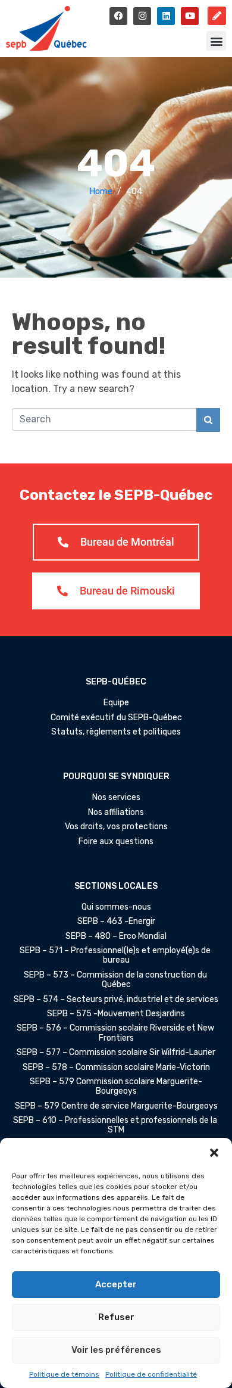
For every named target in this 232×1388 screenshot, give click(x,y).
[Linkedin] (166, 16)
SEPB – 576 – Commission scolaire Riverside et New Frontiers (116, 1032)
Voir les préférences (116, 1350)
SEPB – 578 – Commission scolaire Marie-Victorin (116, 1067)
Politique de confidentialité (151, 1374)
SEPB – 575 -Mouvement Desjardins (116, 1014)
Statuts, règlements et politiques (116, 732)
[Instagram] (142, 16)
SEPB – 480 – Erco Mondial (116, 936)
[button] (214, 1153)
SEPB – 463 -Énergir (116, 921)
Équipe (116, 703)
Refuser (116, 1317)
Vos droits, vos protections (116, 827)
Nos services (116, 797)
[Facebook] (118, 16)
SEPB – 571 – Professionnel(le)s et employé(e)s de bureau (116, 955)
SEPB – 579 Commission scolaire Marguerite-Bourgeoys (116, 1086)
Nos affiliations (116, 812)
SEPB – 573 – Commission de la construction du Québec (116, 979)
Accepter (116, 1284)
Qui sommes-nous (116, 907)
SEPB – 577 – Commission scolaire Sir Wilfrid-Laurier (116, 1052)
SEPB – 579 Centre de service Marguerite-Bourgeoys (116, 1106)
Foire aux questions (116, 842)
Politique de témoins (64, 1374)
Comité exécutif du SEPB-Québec (116, 718)
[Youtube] (190, 16)
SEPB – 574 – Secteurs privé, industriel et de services (116, 999)
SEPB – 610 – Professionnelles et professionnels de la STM (116, 1125)
